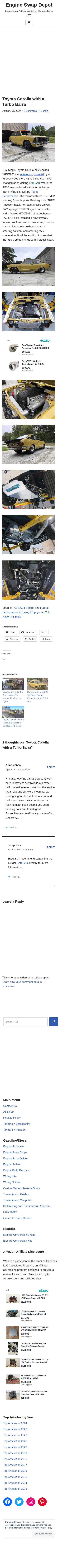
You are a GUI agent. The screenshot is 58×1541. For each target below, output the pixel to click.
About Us (8, 1111)
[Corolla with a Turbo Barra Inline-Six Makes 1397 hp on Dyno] (13, 684)
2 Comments (31, 110)
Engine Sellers (12, 1164)
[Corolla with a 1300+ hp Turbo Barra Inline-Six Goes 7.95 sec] (37, 684)
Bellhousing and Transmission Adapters (27, 1206)
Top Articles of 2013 (15, 1488)
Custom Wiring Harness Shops (21, 1188)
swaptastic (15, 845)
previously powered (32, 174)
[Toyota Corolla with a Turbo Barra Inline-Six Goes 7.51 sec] (13, 712)
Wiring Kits (9, 1176)
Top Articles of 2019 (15, 1453)
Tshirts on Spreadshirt (16, 1123)
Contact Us (10, 1105)
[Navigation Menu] (29, 22)
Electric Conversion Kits (17, 1240)
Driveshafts (10, 1212)
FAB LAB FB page (23, 607)
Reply (51, 767)
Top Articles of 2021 (15, 1441)
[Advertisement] (29, 56)
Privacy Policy (12, 1117)
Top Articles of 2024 (15, 1423)
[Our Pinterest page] (42, 1501)
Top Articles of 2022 (15, 1435)
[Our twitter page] (19, 1501)
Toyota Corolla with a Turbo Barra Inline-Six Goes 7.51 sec (13, 722)
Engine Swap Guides (15, 1158)
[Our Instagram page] (30, 1501)
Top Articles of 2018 (15, 1459)
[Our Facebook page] (7, 1501)
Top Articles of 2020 (15, 1447)
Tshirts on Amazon (14, 1129)
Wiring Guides (11, 1182)
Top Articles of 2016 (15, 1470)
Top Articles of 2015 (15, 1476)
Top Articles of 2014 (15, 1482)
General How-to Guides (17, 1218)
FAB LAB (34, 182)
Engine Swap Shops (15, 1152)
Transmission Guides (16, 1194)
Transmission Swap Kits (17, 1200)
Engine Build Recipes (16, 1170)
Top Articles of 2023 (15, 1429)
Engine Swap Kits (13, 1146)
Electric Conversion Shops (19, 1234)
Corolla (44, 110)
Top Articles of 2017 (15, 1464)
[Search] (53, 1021)
